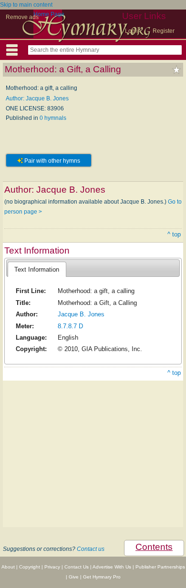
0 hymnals (53, 118)
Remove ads (22, 17)
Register (164, 31)
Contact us (90, 549)
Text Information (36, 269)
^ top (174, 234)
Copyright (29, 566)
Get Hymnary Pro (102, 576)
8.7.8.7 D (70, 326)
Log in (133, 31)
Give (74, 576)
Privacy (52, 566)
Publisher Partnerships (160, 566)
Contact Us (76, 566)
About (8, 566)
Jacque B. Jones (81, 314)
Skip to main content (26, 4)
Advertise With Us (112, 566)
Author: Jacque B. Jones (37, 98)
